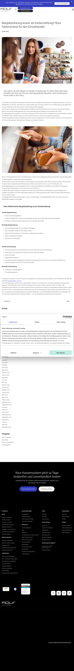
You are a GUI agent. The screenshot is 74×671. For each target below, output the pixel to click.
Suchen (4, 308)
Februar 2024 (5, 385)
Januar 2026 (5, 375)
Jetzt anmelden (62, 3)
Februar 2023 (5, 400)
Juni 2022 (4, 407)
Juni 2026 (4, 362)
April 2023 (5, 395)
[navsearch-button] (16, 9)
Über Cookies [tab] (61, 322)
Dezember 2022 (6, 402)
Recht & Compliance (8, 442)
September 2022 (6, 405)
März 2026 (5, 370)
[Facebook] (53, 593)
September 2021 (6, 417)
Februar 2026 (5, 372)
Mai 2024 (4, 382)
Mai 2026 (4, 365)
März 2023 (5, 397)
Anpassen (36, 353)
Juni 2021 (4, 422)
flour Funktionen (6, 437)
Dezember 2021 (6, 414)
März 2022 (5, 409)
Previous (7, 301)
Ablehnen (13, 353)
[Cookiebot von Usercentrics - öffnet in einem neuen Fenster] (64, 317)
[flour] (6, 589)
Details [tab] (37, 322)
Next (68, 301)
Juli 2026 (4, 360)
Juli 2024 (4, 380)
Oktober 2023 (6, 390)
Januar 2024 (5, 387)
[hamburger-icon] (73, 9)
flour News (5, 440)
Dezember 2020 (6, 427)
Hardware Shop (46, 522)
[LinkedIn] (69, 593)
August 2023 (5, 392)
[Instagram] (64, 593)
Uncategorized (6, 445)
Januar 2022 (5, 412)
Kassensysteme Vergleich (48, 543)
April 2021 (4, 424)
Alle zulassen (60, 353)
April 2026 (5, 367)
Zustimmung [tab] (13, 322)
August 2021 (5, 419)
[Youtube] (58, 593)
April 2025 (5, 377)
